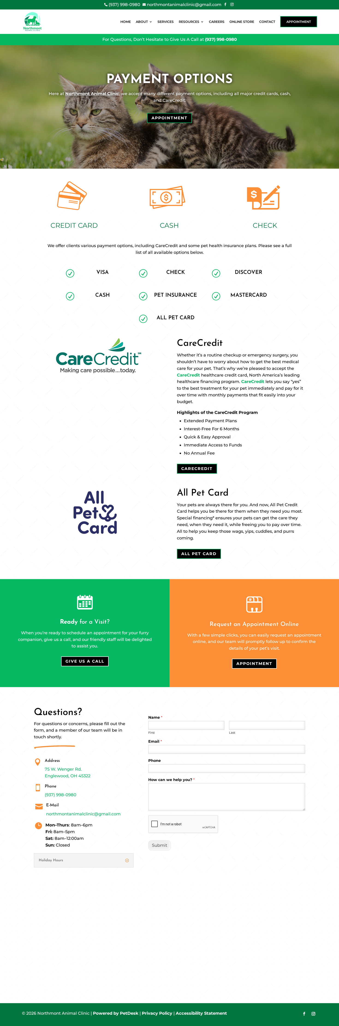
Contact (267, 22)
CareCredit (188, 375)
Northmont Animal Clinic (92, 93)
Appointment (298, 22)
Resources (189, 22)
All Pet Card (199, 553)
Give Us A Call (84, 661)
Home (125, 22)
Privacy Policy (157, 1013)
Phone (154, 760)
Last (232, 732)
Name (155, 717)
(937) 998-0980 (221, 39)
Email (155, 741)
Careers (216, 22)
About (142, 22)
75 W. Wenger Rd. (63, 769)
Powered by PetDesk (115, 1013)
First (151, 732)
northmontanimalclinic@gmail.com (83, 814)
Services (166, 22)
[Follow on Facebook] (304, 1013)
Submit (159, 845)
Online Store (241, 22)
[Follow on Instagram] (313, 1013)
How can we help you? (171, 780)
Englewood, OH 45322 (67, 775)
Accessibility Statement (201, 1013)
